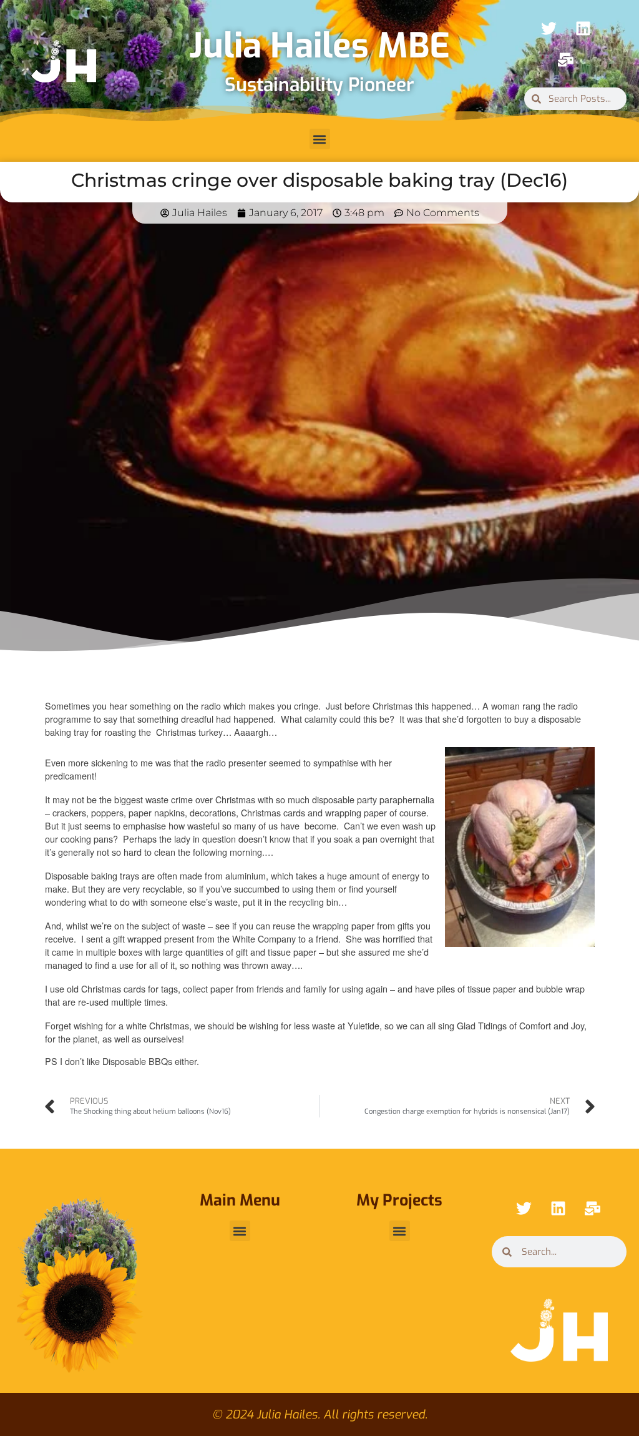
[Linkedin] (582, 28)
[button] (320, 139)
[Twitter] (548, 28)
